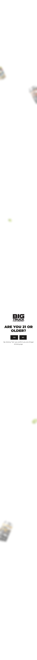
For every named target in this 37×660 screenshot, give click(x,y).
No (23, 337)
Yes (14, 337)
